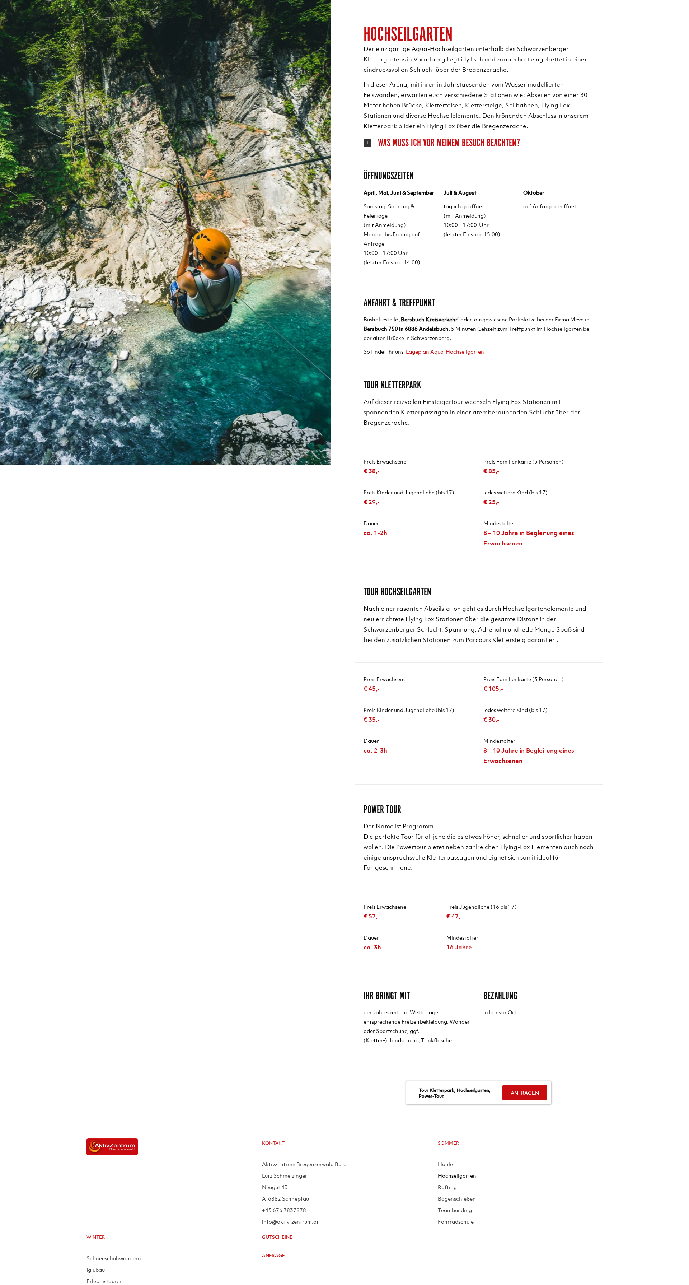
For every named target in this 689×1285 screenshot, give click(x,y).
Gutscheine (277, 1237)
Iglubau (95, 1269)
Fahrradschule (456, 1221)
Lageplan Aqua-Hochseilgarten (445, 351)
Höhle (445, 1164)
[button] (479, 143)
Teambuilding (455, 1210)
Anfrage (273, 1255)
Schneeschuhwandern (113, 1258)
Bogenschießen (457, 1198)
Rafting (447, 1187)
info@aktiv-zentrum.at (290, 1221)
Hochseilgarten (457, 1175)
